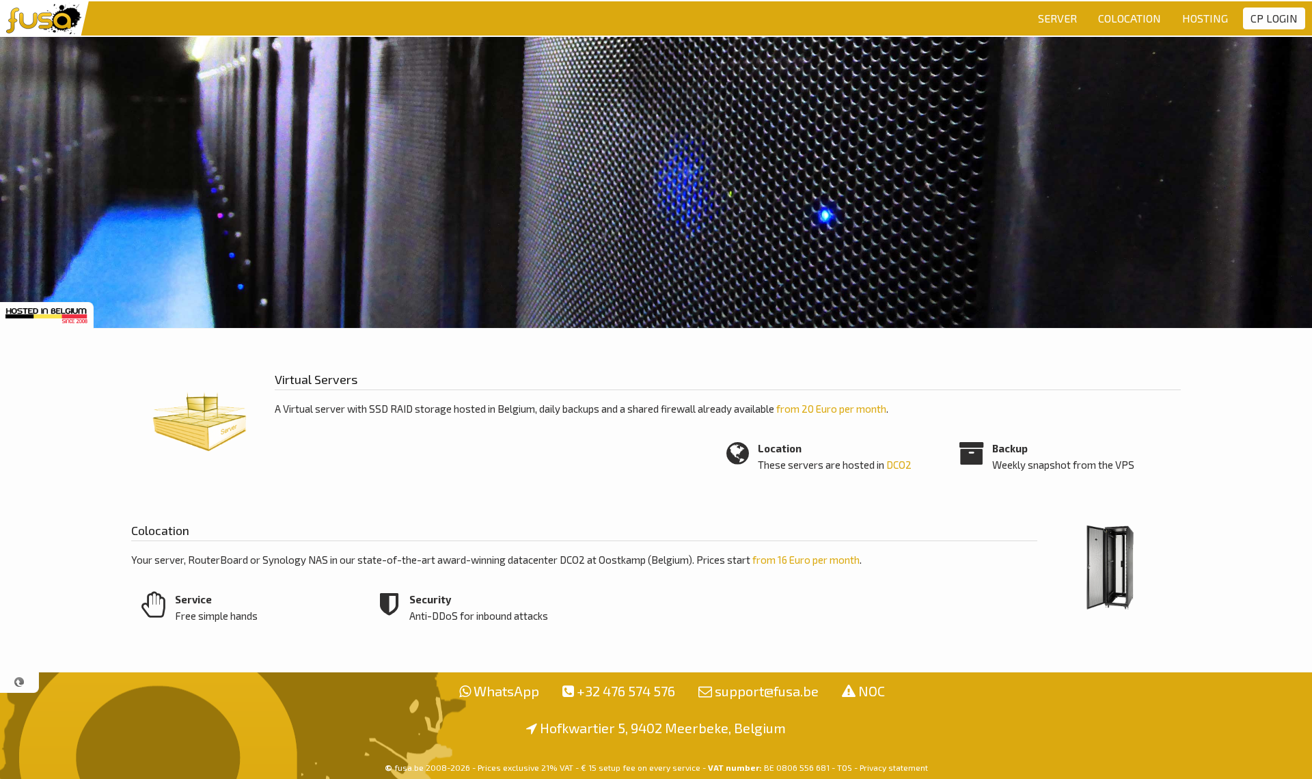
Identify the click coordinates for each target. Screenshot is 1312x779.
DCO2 (899, 465)
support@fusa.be (767, 691)
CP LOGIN (1274, 18)
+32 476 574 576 (626, 691)
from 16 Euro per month (806, 560)
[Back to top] (19, 682)
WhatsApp (506, 691)
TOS (844, 767)
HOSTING (1205, 18)
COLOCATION (1129, 18)
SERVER (1057, 18)
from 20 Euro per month (831, 408)
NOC (871, 691)
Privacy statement (894, 767)
